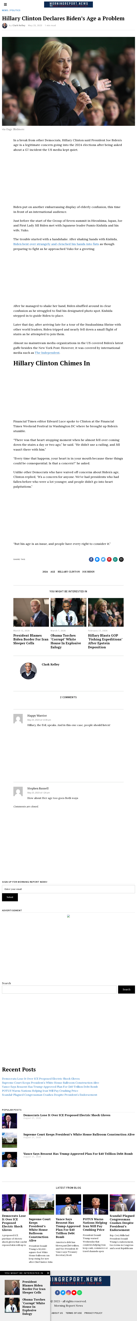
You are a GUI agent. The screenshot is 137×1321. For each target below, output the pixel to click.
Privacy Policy (93, 1313)
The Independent (47, 353)
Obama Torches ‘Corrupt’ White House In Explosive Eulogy (66, 641)
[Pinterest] (109, 559)
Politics (15, 10)
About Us (57, 1313)
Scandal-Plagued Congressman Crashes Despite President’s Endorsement (49, 1094)
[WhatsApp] (79, 1292)
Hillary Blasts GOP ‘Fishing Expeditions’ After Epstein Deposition (105, 641)
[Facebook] (91, 559)
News (5, 10)
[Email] (121, 559)
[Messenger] (97, 559)
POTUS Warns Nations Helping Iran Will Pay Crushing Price (40, 1090)
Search (6, 983)
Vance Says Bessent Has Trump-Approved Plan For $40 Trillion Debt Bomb (50, 1086)
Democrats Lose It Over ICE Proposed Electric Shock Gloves (41, 1078)
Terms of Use (74, 1313)
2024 (45, 571)
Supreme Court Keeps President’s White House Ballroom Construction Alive (50, 1082)
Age (52, 571)
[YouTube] (74, 1292)
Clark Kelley (18, 25)
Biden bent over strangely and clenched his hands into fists (56, 244)
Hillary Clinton (69, 571)
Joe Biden (89, 571)
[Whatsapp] (115, 559)
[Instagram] (68, 1292)
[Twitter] (103, 559)
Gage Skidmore (15, 129)
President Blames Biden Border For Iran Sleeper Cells (30, 639)
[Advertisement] (68, 179)
